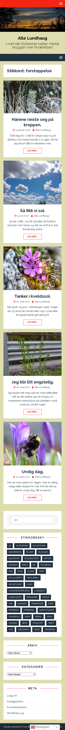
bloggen (43, 552)
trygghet (37, 623)
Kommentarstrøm (17, 707)
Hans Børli (33, 577)
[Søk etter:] (33, 520)
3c (10, 545)
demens (13, 565)
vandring (50, 629)
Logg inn (12, 695)
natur (45, 597)
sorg (49, 616)
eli (34, 565)
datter (47, 558)
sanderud (14, 616)
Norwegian (42, 726)
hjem (29, 584)
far (10, 571)
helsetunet (15, 584)
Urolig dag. (32, 471)
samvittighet (46, 610)
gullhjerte (15, 577)
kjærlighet (15, 597)
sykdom (13, 623)
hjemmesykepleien (19, 590)
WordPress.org (15, 713)
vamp (37, 629)
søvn (25, 623)
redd (51, 603)
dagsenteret (31, 558)
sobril (38, 616)
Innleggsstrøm (15, 701)
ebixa (25, 565)
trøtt (51, 623)
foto (20, 571)
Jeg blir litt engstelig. (32, 382)
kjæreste (39, 590)
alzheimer (22, 545)
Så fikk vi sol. (32, 210)
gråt (41, 571)
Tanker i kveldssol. (32, 296)
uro (11, 629)
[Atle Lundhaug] (32, 29)
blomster (14, 558)
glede (30, 571)
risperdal (29, 610)
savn (27, 616)
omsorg (22, 603)
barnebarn (15, 552)
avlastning (39, 545)
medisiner (32, 597)
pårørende (37, 603)
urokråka (23, 629)
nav (11, 603)
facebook (46, 565)
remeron (14, 610)
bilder (29, 552)
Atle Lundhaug (43, 130)
